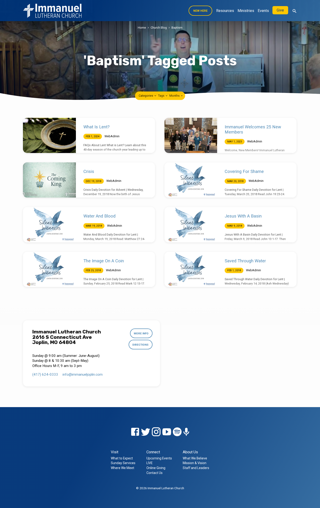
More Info (141, 333)
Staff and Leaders (196, 468)
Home (142, 27)
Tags (161, 95)
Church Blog (159, 27)
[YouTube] (166, 432)
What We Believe (195, 458)
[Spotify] (177, 432)
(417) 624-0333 (45, 374)
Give (280, 10)
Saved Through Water (245, 260)
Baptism (176, 27)
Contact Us (154, 473)
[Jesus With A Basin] (190, 224)
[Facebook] (135, 432)
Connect (153, 452)
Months (174, 95)
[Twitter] (145, 432)
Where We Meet (122, 468)
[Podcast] (186, 432)
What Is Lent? (96, 126)
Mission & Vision (194, 463)
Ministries (246, 10)
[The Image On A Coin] (49, 269)
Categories (146, 95)
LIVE (149, 463)
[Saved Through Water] (190, 269)
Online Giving (155, 468)
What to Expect (122, 458)
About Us (190, 452)
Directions (140, 344)
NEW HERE (200, 10)
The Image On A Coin (103, 260)
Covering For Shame (244, 171)
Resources (225, 10)
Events (263, 10)
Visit (114, 452)
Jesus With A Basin (243, 216)
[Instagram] (156, 432)
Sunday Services (123, 463)
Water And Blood (99, 216)
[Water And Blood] (49, 224)
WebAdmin (111, 136)
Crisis (88, 171)
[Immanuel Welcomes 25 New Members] (190, 135)
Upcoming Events (159, 458)
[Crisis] (49, 180)
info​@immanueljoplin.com (83, 374)
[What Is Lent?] (49, 135)
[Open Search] (294, 11)
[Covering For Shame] (190, 180)
